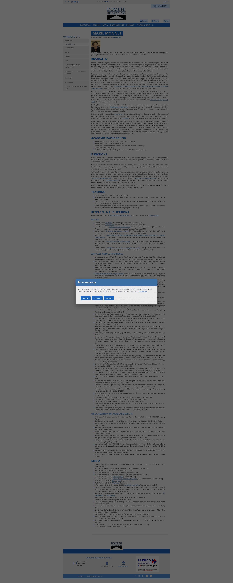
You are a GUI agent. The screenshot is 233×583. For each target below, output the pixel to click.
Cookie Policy (142, 291)
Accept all (109, 298)
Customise (97, 298)
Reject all (85, 298)
